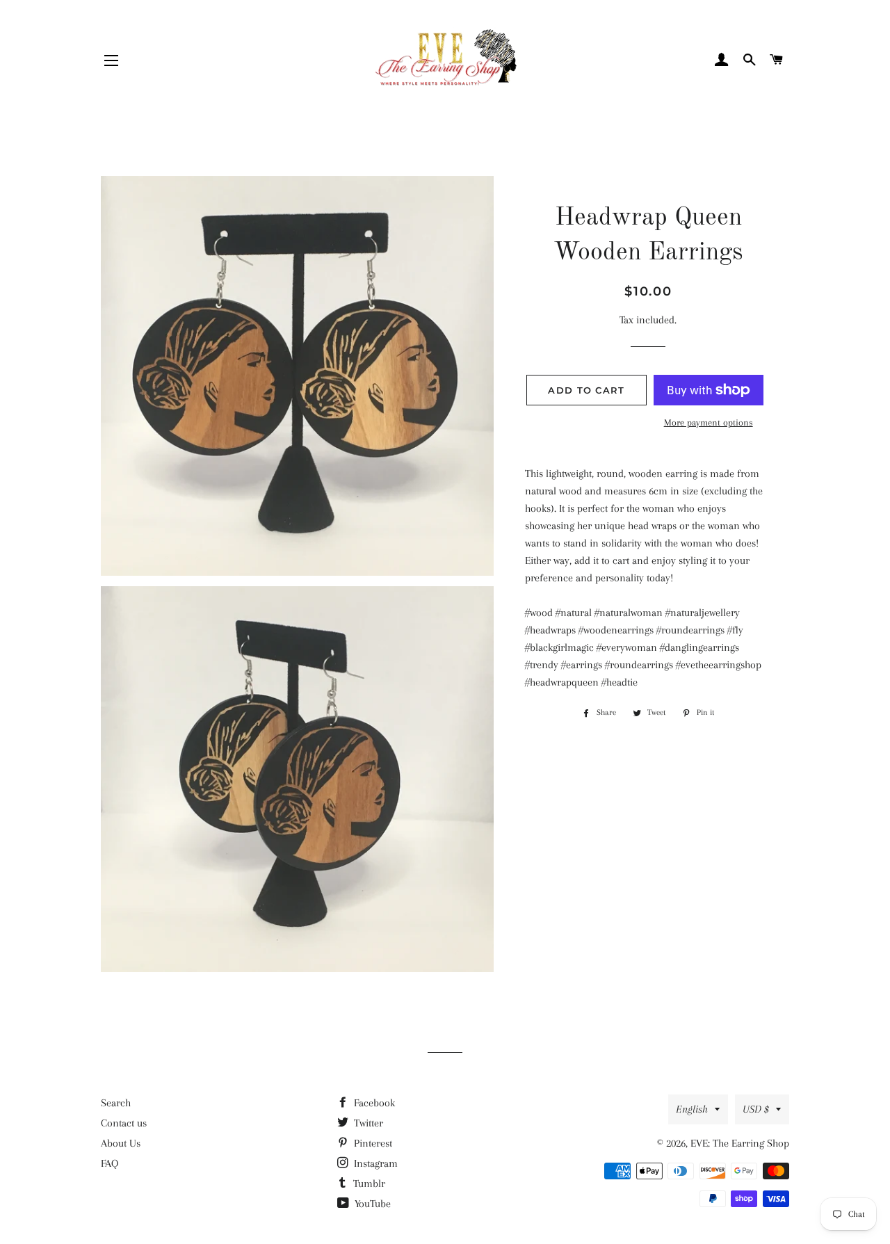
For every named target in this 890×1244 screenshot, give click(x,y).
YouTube (371, 1203)
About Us (120, 1143)
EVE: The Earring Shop (739, 1143)
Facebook (373, 1103)
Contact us (124, 1123)
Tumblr (367, 1183)
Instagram (374, 1163)
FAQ (109, 1163)
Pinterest (371, 1143)
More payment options (708, 422)
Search (116, 1103)
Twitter (367, 1123)
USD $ (756, 1109)
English (692, 1109)
